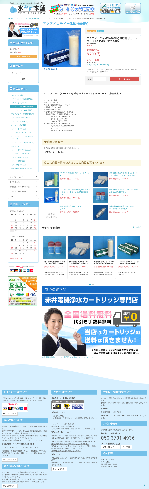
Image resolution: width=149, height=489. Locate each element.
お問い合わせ (15, 182)
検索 (23, 79)
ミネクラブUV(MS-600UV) (21, 133)
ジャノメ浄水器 (17, 95)
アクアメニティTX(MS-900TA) (22, 142)
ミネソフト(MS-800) (18, 165)
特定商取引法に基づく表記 (20, 187)
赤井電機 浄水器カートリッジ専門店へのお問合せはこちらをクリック (67, 357)
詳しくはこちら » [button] (9, 413)
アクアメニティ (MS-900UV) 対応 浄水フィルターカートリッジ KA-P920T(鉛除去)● (75, 192)
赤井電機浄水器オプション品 (21, 169)
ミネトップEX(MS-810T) (20, 118)
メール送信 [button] (126, 447)
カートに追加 (125, 79)
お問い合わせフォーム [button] (111, 447)
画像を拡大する (51, 69)
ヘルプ (12, 196)
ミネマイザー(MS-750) (19, 103)
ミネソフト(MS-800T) (19, 157)
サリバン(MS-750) (18, 161)
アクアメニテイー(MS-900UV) (98, 65)
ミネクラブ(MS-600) (18, 129)
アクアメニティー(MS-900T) (21, 110)
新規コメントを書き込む (55, 152)
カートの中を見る (23, 56)
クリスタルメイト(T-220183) (22, 99)
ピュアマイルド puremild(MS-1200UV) (22, 137)
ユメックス (15, 146)
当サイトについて (16, 177)
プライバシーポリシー (18, 191)
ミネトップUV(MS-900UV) (21, 150)
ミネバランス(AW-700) (19, 121)
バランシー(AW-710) (18, 125)
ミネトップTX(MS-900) (20, 154)
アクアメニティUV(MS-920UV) (22, 114)
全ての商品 (137, 227)
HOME (10, 18)
